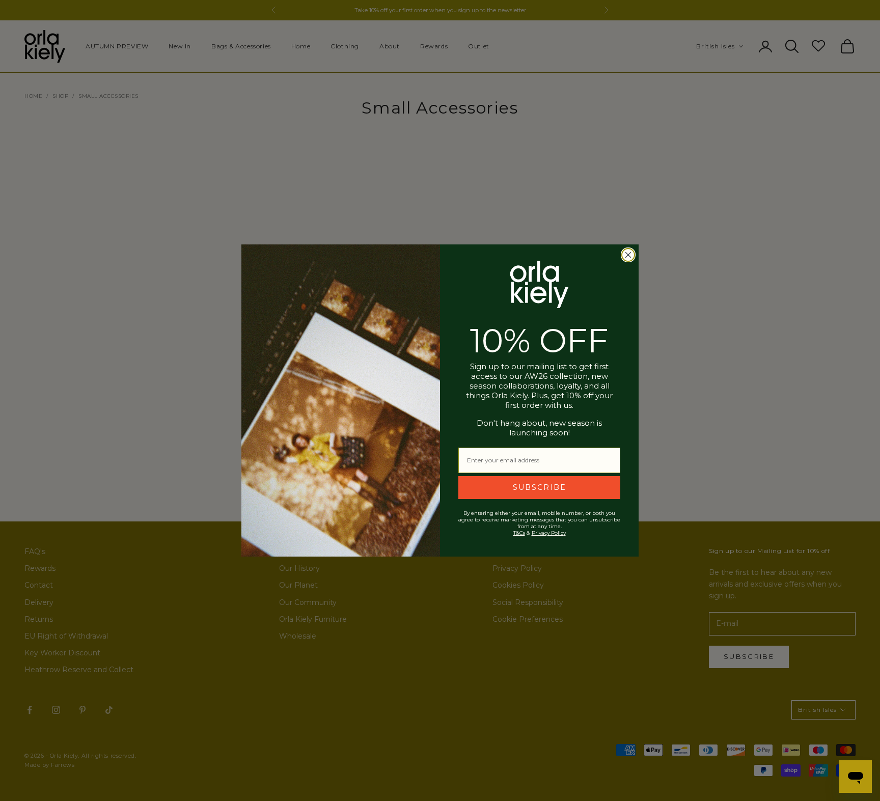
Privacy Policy (549, 533)
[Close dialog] (628, 254)
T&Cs (519, 533)
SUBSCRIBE (539, 487)
